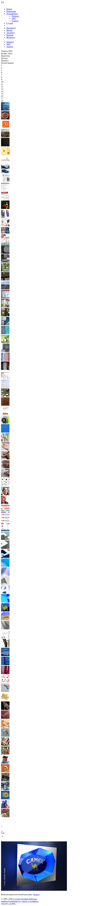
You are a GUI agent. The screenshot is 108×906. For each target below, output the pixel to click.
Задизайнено (12, 14)
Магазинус (11, 28)
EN (2, 2)
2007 (14, 18)
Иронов (9, 35)
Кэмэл (36, 894)
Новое (9, 9)
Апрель (15, 21)
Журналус (10, 37)
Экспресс (10, 33)
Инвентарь (11, 11)
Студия (9, 23)
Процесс (15, 16)
